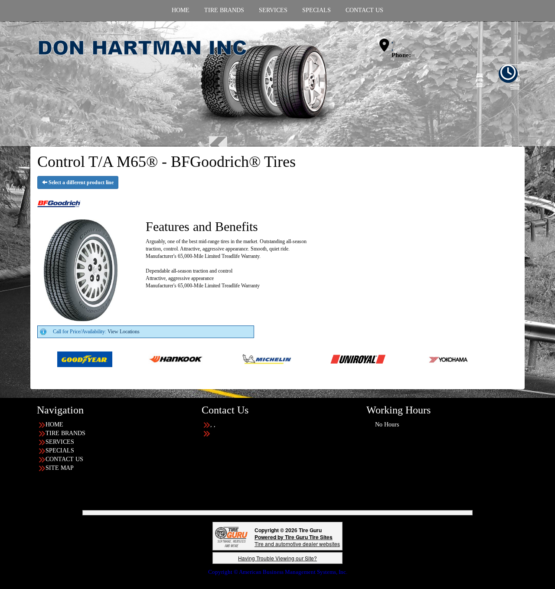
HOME (54, 424)
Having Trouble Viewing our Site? (277, 558)
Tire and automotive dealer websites (297, 540)
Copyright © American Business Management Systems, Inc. (277, 572)
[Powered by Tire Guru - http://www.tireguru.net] (231, 536)
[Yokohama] (413, 359)
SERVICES (60, 442)
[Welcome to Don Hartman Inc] (188, 83)
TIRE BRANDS (65, 433)
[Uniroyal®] (322, 359)
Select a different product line (80, 182)
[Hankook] (140, 359)
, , (392, 44)
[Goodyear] (49, 359)
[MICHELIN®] (231, 359)
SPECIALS (60, 450)
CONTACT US (64, 459)
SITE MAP (60, 468)
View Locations (124, 332)
